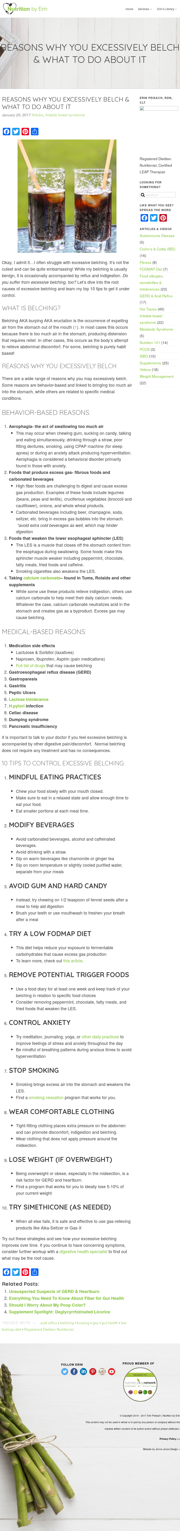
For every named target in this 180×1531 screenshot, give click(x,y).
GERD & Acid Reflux (156, 295)
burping (83, 1322)
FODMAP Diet (151, 269)
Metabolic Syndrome (156, 329)
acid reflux (48, 1322)
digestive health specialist (83, 1251)
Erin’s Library (165, 9)
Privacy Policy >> (170, 1438)
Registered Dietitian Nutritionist (49, 1329)
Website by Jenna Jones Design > (161, 1449)
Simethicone (45, 1207)
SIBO (144, 356)
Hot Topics (148, 308)
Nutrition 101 (150, 342)
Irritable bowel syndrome (65, 114)
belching (67, 1322)
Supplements (150, 362)
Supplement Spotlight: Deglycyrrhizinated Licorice (59, 1312)
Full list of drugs (30, 665)
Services (143, 9)
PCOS (145, 349)
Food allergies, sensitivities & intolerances (152, 282)
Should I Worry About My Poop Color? (47, 1305)
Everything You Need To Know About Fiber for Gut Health (66, 1298)
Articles (37, 114)
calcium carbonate (41, 578)
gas (96, 1322)
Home (129, 9)
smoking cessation (46, 1097)
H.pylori (17, 706)
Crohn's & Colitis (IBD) (157, 248)
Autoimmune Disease (157, 235)
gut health (110, 1322)
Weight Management (157, 376)
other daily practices (100, 1036)
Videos (145, 369)
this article (72, 960)
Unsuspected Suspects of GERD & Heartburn (54, 1291)
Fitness (145, 262)
